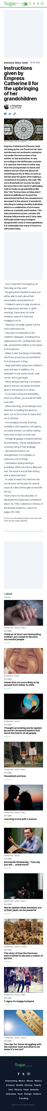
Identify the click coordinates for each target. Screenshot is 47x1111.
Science (10, 1085)
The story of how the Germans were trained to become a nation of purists (23, 956)
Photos (18, 1089)
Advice (17, 628)
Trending (23, 1098)
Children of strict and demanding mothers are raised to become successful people (22, 637)
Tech (20, 1094)
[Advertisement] (23, 34)
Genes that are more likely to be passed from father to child (21, 683)
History (24, 947)
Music (22, 1081)
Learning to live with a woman (20, 819)
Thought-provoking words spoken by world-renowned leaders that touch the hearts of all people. (23, 730)
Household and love (15, 776)
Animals (34, 1089)
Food (26, 1089)
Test (10, 1089)
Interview (11, 1094)
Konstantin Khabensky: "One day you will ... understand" (22, 863)
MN (20, 4)
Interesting (8, 628)
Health (23, 1038)
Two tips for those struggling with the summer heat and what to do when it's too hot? (22, 1047)
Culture (37, 1094)
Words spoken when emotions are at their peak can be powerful (22, 908)
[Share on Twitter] (10, 114)
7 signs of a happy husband (19, 1001)
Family (23, 628)
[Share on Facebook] (5, 114)
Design (28, 1094)
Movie (30, 1081)
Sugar (20, 1064)
